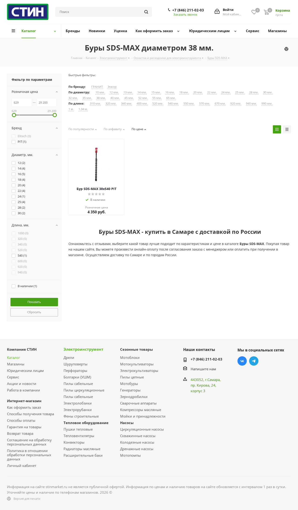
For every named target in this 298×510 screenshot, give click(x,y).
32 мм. (73, 98)
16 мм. (170, 92)
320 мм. (110, 103)
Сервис (13, 377)
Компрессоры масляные (140, 409)
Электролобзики (78, 403)
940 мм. (251, 103)
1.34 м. (83, 109)
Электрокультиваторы (139, 370)
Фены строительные (81, 416)
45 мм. (129, 98)
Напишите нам (203, 369)
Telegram (253, 361)
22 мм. (212, 92)
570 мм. (204, 103)
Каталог (13, 357)
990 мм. (266, 103)
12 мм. (114, 92)
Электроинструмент (83, 349)
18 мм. (184, 92)
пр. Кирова (200, 385)
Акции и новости (21, 383)
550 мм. (188, 103)
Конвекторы (74, 442)
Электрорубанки (78, 409)
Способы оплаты (21, 420)
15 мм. (156, 92)
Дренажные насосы (136, 448)
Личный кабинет (21, 465)
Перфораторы (75, 370)
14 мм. (142, 92)
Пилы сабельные (78, 383)
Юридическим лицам (25, 370)
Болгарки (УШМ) (77, 377)
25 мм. (239, 92)
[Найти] (146, 12)
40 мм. (115, 98)
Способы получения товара (30, 413)
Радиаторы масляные (82, 448)
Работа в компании (23, 390)
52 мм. (143, 98)
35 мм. (87, 98)
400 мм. (142, 103)
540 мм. (173, 103)
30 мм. (267, 92)
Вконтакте (242, 361)
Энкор (112, 87)
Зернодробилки (134, 396)
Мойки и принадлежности (143, 416)
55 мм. (157, 98)
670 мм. (220, 103)
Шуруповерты (76, 364)
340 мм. (126, 103)
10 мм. (100, 92)
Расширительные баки (83, 455)
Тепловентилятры (79, 435)
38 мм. (101, 98)
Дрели (69, 357)
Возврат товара (20, 433)
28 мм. (253, 92)
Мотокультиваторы (137, 364)
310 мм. (95, 103)
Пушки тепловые (78, 429)
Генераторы (130, 390)
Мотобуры (129, 383)
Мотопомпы (130, 455)
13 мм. (128, 92)
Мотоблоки (130, 357)
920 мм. (235, 103)
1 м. (71, 109)
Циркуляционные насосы (142, 429)
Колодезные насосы (137, 442)
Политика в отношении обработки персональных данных (29, 454)
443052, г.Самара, (206, 379)
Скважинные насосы (138, 435)
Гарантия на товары (24, 427)
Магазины (15, 364)
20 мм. (198, 92)
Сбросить (34, 312)
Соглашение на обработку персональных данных (29, 442)
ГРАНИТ (97, 87)
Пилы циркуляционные (84, 390)
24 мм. (225, 92)
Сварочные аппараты (138, 403)
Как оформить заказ (24, 407)
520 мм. (157, 103)
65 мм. (171, 98)
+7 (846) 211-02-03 (188, 10)
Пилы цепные (132, 377)
